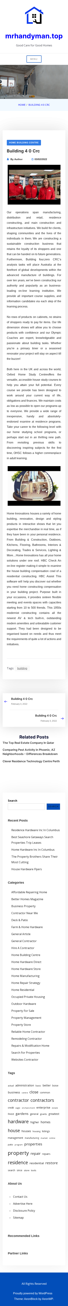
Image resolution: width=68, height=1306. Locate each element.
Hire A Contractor (22, 948)
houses (26, 1131)
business (14, 1092)
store (26, 1170)
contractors (42, 1100)
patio (10, 1144)
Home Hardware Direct (26, 962)
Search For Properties (25, 1053)
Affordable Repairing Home (29, 892)
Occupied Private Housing (28, 997)
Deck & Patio (19, 920)
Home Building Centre (24, 142)
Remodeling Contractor (26, 1039)
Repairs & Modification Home (30, 1046)
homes (45, 1122)
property (18, 1152)
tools (33, 1170)
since (19, 1170)
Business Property (23, 906)
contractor (18, 1100)
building (22, 668)
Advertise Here (22, 1204)
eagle (17, 1108)
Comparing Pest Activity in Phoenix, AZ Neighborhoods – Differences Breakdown (30, 752)
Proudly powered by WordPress (32, 1293)
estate (55, 1107)
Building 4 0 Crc (22, 699)
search (11, 1170)
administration (24, 1085)
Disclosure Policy (24, 1211)
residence (18, 1162)
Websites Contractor (24, 1060)
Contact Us (20, 1197)
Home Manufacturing (25, 976)
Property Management (26, 1018)
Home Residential (22, 990)
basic (38, 1085)
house (14, 1130)
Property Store (21, 1025)
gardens (22, 1113)
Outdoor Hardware (23, 1004)
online (52, 1138)
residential (36, 1163)
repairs (46, 1154)
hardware (18, 1121)
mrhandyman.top (34, 35)
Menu (34, 59)
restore (51, 1162)
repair (36, 1153)
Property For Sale (22, 1011)
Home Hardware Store (26, 969)
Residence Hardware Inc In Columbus (35, 830)
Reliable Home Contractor (28, 1032)
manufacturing (32, 1137)
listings (46, 1131)
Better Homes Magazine (27, 899)
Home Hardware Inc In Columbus (33, 850)
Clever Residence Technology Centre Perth (31, 761)
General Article (21, 934)
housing (36, 1131)
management (15, 1137)
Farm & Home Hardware (27, 927)
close (33, 1091)
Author (18, 159)
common (45, 1092)
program (19, 1144)
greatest (53, 1114)
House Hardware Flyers (26, 869)
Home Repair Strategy (25, 983)
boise (55, 1085)
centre (25, 1092)
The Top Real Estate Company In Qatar (28, 742)
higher (34, 1122)
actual (11, 1085)
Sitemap (18, 1218)
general (34, 1114)
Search (12, 801)
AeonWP (47, 1298)
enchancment (28, 1108)
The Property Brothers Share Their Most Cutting (34, 859)
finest (11, 1114)
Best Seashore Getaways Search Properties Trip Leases (32, 840)
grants (43, 1114)
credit (11, 1107)
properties (33, 1144)
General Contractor (24, 941)
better (47, 1085)
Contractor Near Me (24, 913)
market (44, 1138)
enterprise (43, 1107)
